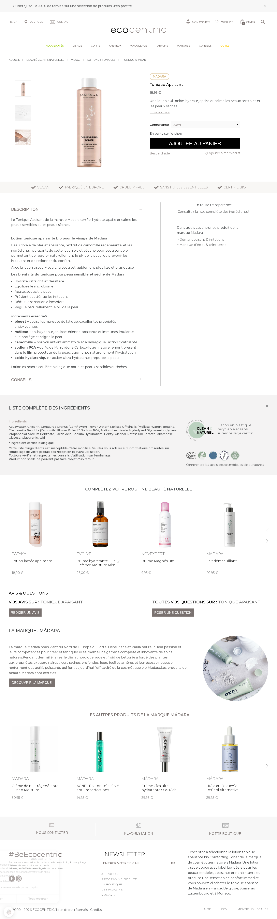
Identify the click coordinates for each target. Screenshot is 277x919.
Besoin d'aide (160, 153)
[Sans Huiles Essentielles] (224, 455)
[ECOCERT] (191, 455)
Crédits (96, 910)
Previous (266, 529)
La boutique (111, 884)
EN (15, 21)
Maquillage (138, 45)
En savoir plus (160, 112)
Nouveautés (55, 45)
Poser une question (173, 612)
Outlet (225, 45)
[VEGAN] (202, 455)
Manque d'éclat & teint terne (203, 245)
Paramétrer (25, 898)
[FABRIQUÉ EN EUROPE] (213, 455)
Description (25, 209)
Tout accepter (67, 898)
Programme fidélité (119, 879)
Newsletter (118, 854)
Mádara (159, 76)
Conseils (205, 45)
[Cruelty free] (235, 455)
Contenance (159, 125)
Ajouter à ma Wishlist (224, 153)
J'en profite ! (123, 6)
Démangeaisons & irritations (201, 239)
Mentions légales (252, 909)
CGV (224, 909)
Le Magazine (112, 889)
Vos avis (108, 895)
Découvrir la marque (32, 682)
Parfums (162, 45)
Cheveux (115, 45)
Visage (77, 45)
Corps (95, 45)
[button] (9, 912)
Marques (183, 45)
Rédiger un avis (25, 612)
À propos (109, 874)
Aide (207, 909)
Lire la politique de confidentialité (26, 881)
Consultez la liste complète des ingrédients (213, 212)
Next (266, 539)
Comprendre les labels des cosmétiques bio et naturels (225, 465)
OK (173, 863)
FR (10, 21)
